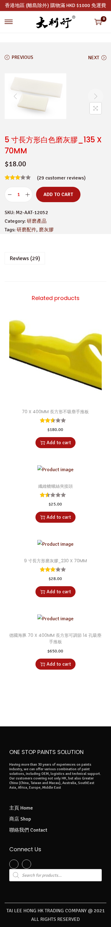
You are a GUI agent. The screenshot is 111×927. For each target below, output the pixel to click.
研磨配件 (26, 230)
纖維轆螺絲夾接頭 (55, 486)
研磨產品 (37, 221)
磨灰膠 (46, 230)
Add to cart (58, 194)
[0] (98, 21)
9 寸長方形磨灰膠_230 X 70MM (55, 561)
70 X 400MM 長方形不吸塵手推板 (55, 412)
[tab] (55, 258)
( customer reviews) (61, 178)
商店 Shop (20, 819)
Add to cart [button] (59, 443)
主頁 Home (21, 808)
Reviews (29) (25, 258)
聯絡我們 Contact (28, 830)
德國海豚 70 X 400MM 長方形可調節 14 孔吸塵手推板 (55, 638)
